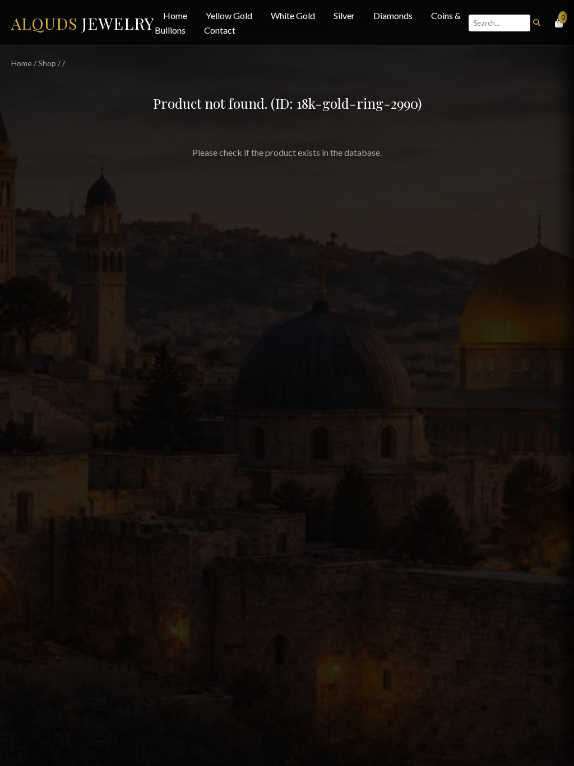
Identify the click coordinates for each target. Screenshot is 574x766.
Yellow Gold (229, 15)
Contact (219, 30)
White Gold (293, 15)
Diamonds (393, 15)
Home (175, 15)
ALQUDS (83, 23)
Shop (47, 63)
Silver (344, 15)
